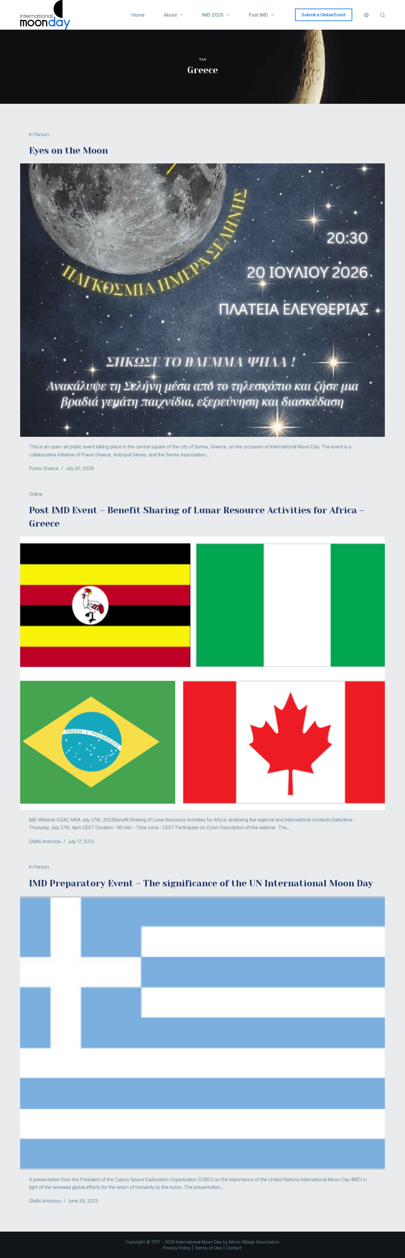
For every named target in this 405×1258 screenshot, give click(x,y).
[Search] (382, 15)
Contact (234, 1248)
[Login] (366, 15)
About (170, 15)
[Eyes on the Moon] (202, 300)
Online (35, 494)
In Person (39, 134)
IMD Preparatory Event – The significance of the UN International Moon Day (201, 883)
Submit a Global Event (324, 14)
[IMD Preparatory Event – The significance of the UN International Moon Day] (202, 1033)
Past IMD (258, 15)
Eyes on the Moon (68, 151)
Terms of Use (208, 1248)
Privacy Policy (177, 1248)
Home (138, 15)
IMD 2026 (213, 15)
